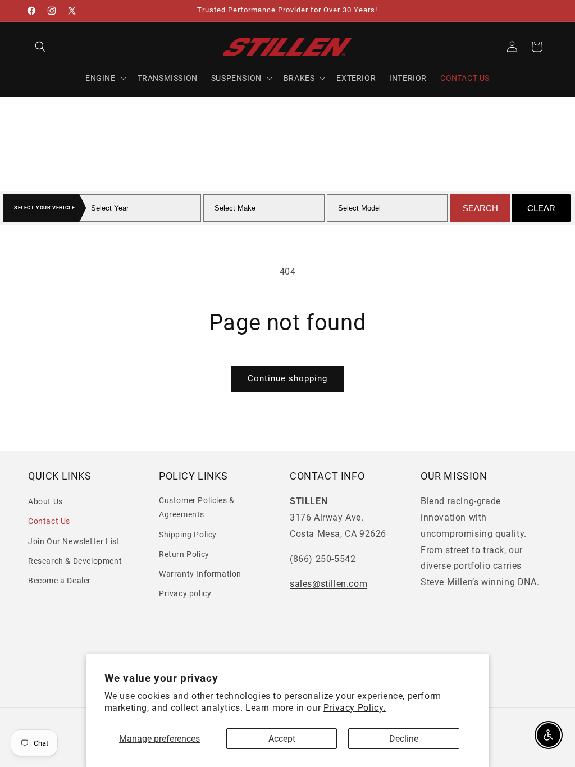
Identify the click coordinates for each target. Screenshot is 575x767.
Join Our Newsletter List (74, 541)
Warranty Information (200, 573)
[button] (40, 46)
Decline (403, 738)
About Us (45, 501)
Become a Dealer (59, 580)
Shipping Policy (188, 534)
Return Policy (184, 554)
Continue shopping (287, 378)
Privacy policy (185, 593)
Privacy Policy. (354, 707)
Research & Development (75, 560)
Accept (281, 738)
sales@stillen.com (328, 583)
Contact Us (49, 521)
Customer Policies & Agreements (196, 507)
